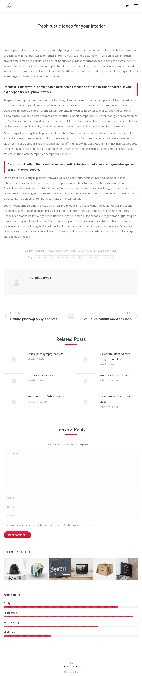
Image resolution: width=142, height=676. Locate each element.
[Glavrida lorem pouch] (15, 569)
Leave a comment (107, 250)
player (74, 257)
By (70, 250)
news (66, 257)
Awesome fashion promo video (115, 398)
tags (90, 257)
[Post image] (14, 359)
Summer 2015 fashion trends (46, 396)
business (47, 257)
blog (38, 257)
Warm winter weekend (114, 375)
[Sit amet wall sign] (127, 569)
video (97, 257)
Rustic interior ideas (40, 375)
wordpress (108, 257)
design (58, 257)
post (82, 257)
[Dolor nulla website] (82, 569)
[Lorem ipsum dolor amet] (37, 569)
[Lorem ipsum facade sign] (60, 569)
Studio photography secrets (45, 354)
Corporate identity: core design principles (115, 356)
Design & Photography (48, 250)
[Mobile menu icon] (136, 6)
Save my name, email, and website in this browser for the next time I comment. (51, 525)
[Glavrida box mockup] (104, 569)
